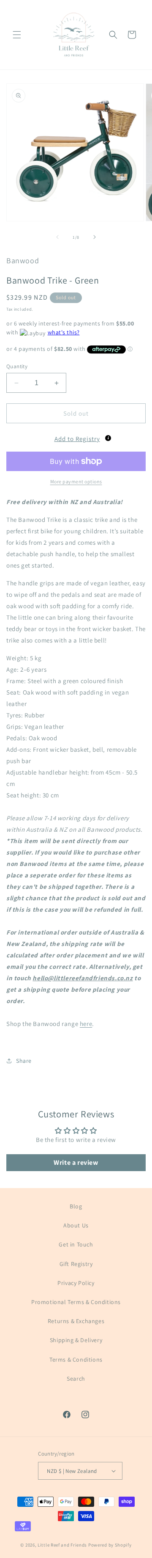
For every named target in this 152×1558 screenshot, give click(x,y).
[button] (17, 34)
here (86, 1024)
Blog (76, 1206)
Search (76, 1378)
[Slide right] (94, 237)
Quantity (16, 366)
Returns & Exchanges (76, 1321)
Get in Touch (76, 1244)
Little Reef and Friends (62, 1545)
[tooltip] (108, 438)
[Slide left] (57, 237)
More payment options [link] (76, 481)
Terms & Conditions (76, 1359)
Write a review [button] (76, 1162)
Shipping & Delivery (76, 1340)
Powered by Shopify (110, 1545)
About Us (76, 1225)
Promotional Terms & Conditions (76, 1302)
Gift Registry (76, 1264)
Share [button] (24, 1060)
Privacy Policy (75, 1283)
